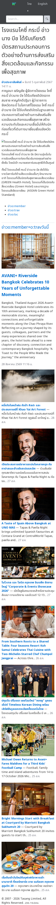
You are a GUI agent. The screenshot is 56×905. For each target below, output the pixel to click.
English (42, 4)
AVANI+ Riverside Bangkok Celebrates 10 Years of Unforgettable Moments (25, 285)
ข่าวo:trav (14, 210)
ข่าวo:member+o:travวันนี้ (25, 227)
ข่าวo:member (17, 206)
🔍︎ (47, 19)
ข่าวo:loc (13, 214)
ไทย (29, 4)
